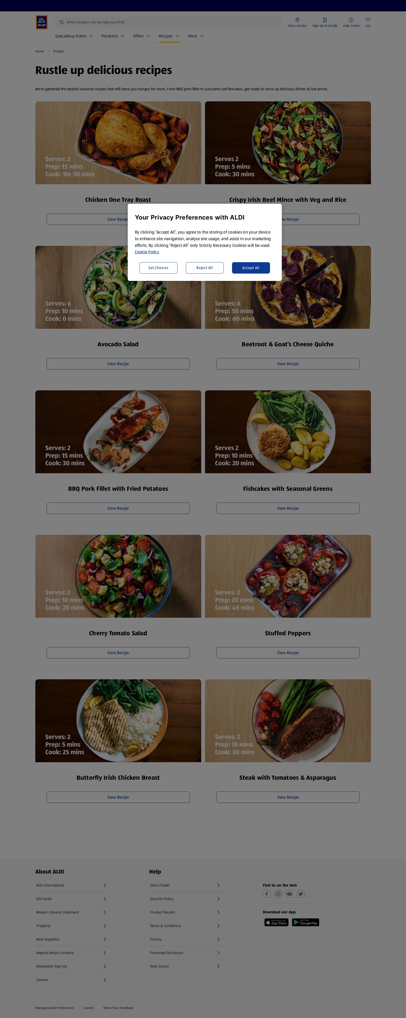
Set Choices (158, 267)
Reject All (204, 267)
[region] (205, 242)
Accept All (251, 267)
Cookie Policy (147, 252)
